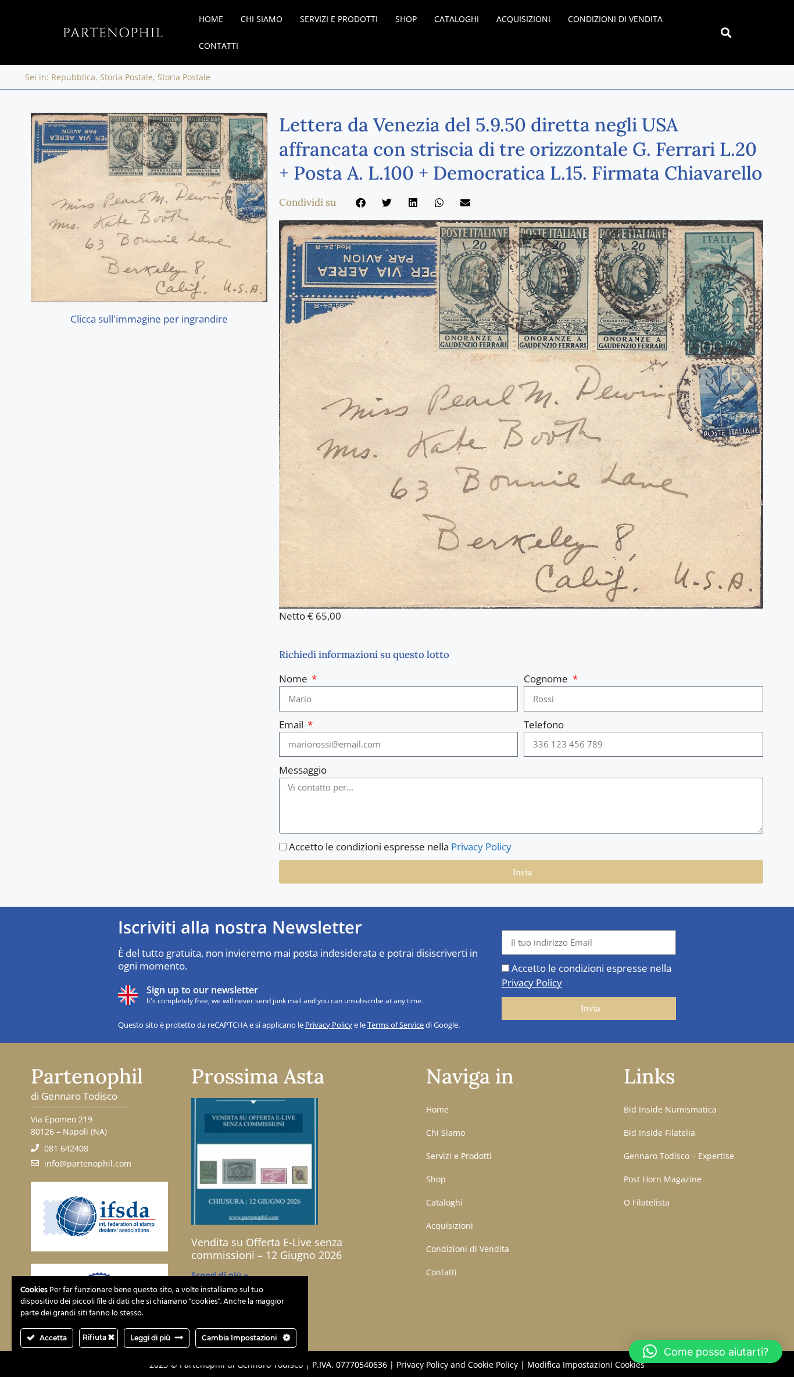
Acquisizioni (523, 18)
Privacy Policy (481, 846)
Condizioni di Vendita (615, 18)
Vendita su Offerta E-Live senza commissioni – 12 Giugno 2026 (266, 1248)
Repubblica (73, 77)
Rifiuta (95, 1337)
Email (292, 724)
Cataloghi (456, 18)
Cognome (547, 678)
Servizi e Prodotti (339, 18)
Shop (406, 18)
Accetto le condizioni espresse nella (400, 846)
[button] (725, 32)
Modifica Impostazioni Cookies (586, 1364)
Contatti (218, 45)
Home (211, 18)
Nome (294, 678)
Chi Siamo (261, 18)
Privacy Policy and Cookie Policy (457, 1364)
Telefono (544, 724)
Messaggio (303, 770)
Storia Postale (126, 77)
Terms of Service (395, 1025)
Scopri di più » (220, 1275)
